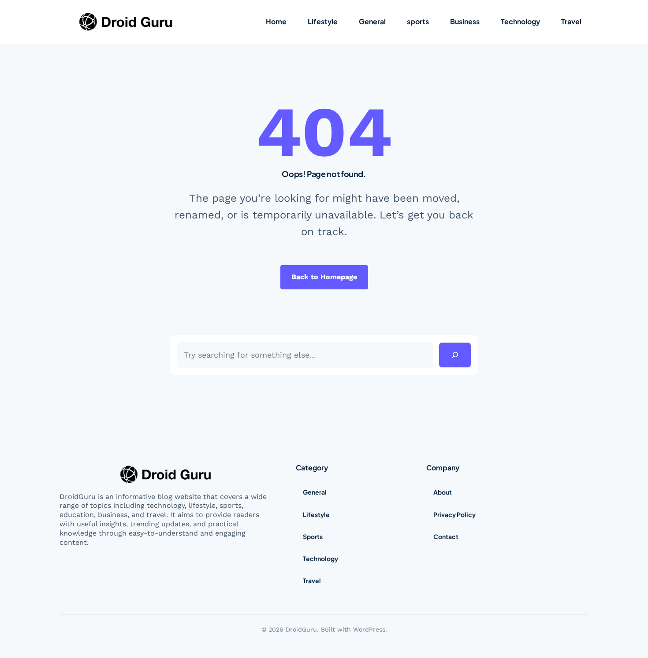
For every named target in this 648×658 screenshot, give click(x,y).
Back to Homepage (324, 277)
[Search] (455, 355)
